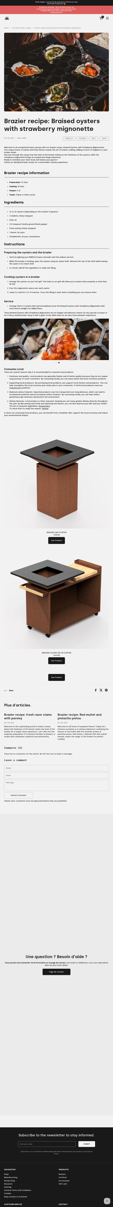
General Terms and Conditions (17, 1190)
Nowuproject (44, 406)
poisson (82, 138)
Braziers (62, 1174)
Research (8, 1184)
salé (94, 138)
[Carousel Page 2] (56, 362)
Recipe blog (9, 1181)
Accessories (64, 1181)
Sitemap (8, 1187)
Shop (6, 1174)
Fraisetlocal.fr (15, 388)
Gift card (63, 1184)
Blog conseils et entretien (15, 1197)
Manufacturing (10, 1177)
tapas (104, 138)
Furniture (63, 1177)
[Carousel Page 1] (54, 362)
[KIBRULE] (7, 18)
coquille (69, 138)
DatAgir (45, 409)
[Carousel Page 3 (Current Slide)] (59, 362)
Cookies (7, 1193)
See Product (56, 540)
